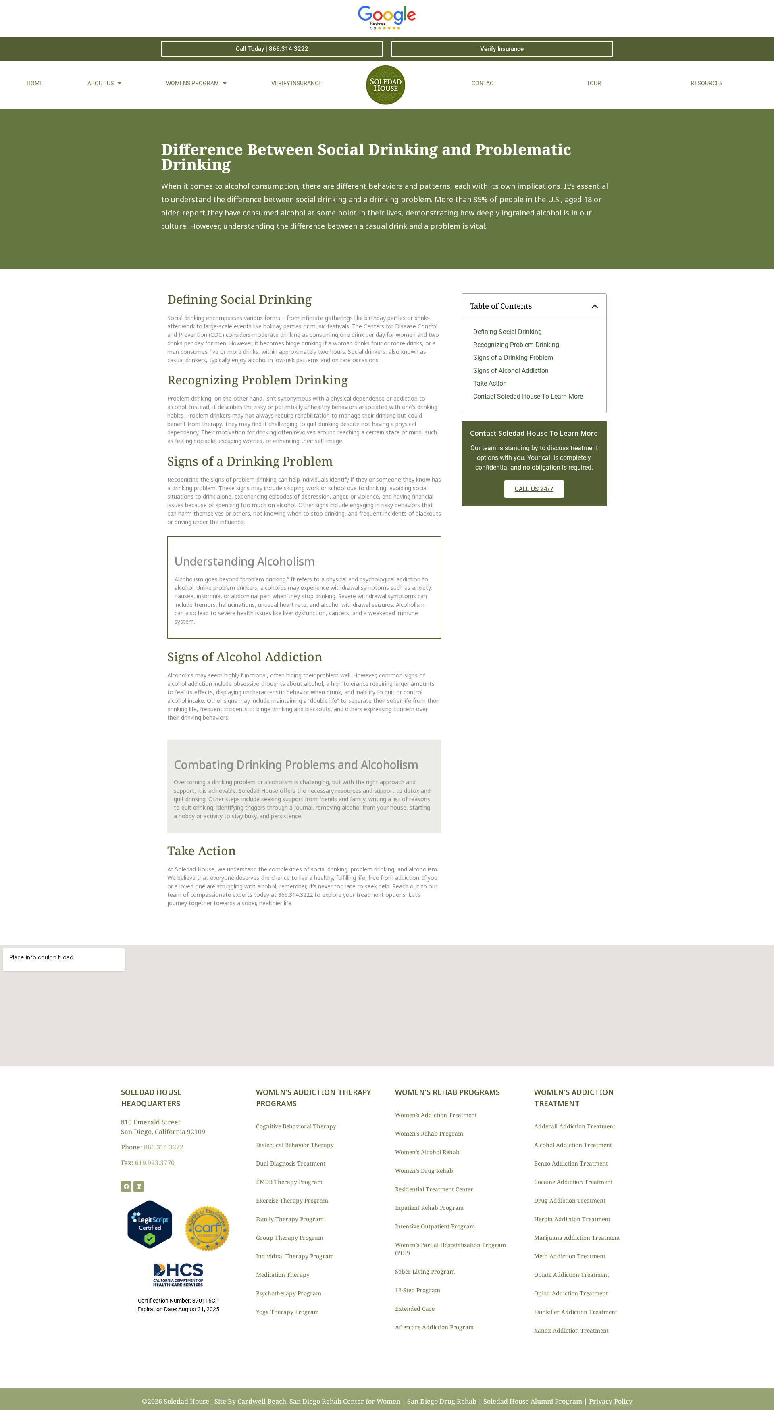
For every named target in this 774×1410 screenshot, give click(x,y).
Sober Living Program (425, 1271)
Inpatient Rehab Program (429, 1208)
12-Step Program (417, 1290)
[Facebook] (126, 1186)
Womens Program (192, 83)
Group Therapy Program (289, 1237)
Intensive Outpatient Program (435, 1226)
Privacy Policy (611, 1401)
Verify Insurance (296, 83)
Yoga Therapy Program (287, 1312)
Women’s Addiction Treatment (436, 1115)
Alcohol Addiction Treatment (573, 1145)
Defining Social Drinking (507, 332)
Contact (484, 83)
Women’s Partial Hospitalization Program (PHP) (450, 1249)
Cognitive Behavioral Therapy (296, 1126)
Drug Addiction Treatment (569, 1200)
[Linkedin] (138, 1186)
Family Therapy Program (290, 1219)
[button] (595, 306)
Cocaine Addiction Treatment (573, 1182)
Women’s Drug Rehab (424, 1170)
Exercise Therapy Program (292, 1200)
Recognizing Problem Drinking (516, 345)
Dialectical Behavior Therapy (295, 1145)
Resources (706, 83)
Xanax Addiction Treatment (571, 1330)
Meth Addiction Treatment (569, 1256)
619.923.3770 (155, 1162)
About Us (100, 83)
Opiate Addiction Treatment (571, 1274)
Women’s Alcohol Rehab (427, 1152)
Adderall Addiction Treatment (574, 1126)
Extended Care (415, 1308)
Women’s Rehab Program (429, 1133)
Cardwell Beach (261, 1401)
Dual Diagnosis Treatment (290, 1163)
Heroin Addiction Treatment (572, 1219)
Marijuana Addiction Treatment (577, 1237)
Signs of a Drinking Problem (513, 357)
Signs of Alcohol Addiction (511, 370)
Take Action (490, 383)
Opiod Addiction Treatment (571, 1293)
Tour (594, 83)
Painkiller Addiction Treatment (575, 1312)
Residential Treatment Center (434, 1189)
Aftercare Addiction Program (434, 1327)
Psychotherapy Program (288, 1293)
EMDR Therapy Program (289, 1182)
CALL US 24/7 (534, 489)
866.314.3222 (163, 1147)
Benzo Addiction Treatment (571, 1163)
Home (35, 83)
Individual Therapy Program (295, 1256)
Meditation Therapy (283, 1274)
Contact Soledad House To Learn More (528, 396)
